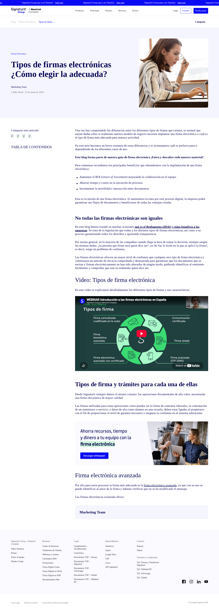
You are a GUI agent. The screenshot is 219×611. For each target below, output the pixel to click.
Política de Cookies (31, 603)
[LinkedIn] (13, 136)
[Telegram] (30, 136)
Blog (13, 22)
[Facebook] (18, 136)
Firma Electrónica (27, 22)
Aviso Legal (15, 603)
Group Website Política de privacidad (55, 603)
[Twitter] (24, 136)
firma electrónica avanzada (160, 485)
